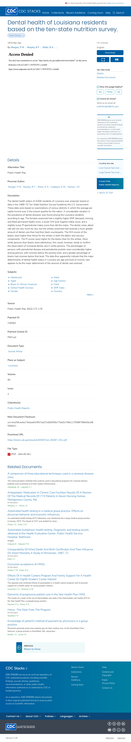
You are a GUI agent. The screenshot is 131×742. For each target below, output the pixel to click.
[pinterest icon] (114, 730)
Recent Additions (75, 12)
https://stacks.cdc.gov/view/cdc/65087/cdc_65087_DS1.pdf (37, 439)
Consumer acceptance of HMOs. (27, 564)
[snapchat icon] (119, 730)
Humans (58, 291)
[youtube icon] (109, 730)
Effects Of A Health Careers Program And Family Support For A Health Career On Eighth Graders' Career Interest (49, 577)
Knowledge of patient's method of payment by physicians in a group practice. (48, 622)
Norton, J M (73, 186)
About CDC (32, 716)
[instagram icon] (119, 724)
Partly (110, 91)
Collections (57, 12)
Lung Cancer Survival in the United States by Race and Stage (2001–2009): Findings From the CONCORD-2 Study (110, 172)
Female (14, 291)
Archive (83, 716)
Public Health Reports (19, 408)
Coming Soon (95, 12)
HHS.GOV (110, 738)
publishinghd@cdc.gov (108, 106)
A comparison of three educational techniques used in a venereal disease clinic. (50, 475)
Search (120, 12)
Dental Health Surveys (21, 287)
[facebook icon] (109, 724)
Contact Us (107, 687)
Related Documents (106, 77)
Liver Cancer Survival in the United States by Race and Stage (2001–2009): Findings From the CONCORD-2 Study (110, 167)
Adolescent (16, 277)
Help (108, 12)
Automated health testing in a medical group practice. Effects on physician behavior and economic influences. (45, 512)
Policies (49, 716)
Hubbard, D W (58, 186)
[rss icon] (123, 730)
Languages (66, 716)
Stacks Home (77, 667)
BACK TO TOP (106, 192)
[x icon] (114, 724)
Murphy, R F (33, 47)
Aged (13, 280)
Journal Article (15, 351)
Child (56, 284)
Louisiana (13, 365)
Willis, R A (47, 47)
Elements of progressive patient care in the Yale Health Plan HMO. (47, 594)
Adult (56, 277)
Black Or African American (23, 284)
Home (45, 12)
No (118, 91)
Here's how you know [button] (115, 3)
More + (90, 294)
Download (110, 52)
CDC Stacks (15, 668)
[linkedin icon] (123, 724)
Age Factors (60, 280)
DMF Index (59, 287)
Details (100, 73)
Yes (100, 91)
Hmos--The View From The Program (29, 609)
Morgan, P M (17, 47)
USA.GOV (121, 738)
